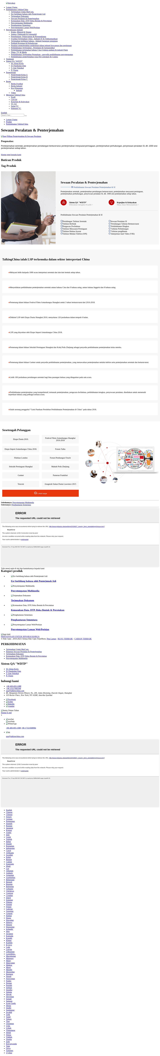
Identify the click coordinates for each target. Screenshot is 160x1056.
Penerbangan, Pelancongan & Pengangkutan (28, 36)
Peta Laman (51, 639)
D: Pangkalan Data (18, 66)
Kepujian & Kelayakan (20, 102)
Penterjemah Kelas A (19, 75)
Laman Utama (11, 7)
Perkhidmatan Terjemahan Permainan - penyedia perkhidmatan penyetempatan (42, 54)
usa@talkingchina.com (15, 736)
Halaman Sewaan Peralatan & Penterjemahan (24, 652)
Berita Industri (16, 86)
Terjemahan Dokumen (20, 16)
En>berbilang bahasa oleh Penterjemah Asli (28, 14)
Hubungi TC (16, 108)
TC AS (14, 104)
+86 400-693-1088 (13, 728)
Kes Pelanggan (17, 88)
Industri (19, 90)
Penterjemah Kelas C (19, 79)
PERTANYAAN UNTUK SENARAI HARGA (20, 636)
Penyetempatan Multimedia (21, 23)
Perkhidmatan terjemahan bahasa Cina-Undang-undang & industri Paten (39, 50)
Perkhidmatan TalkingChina (17, 9)
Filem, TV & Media (19, 52)
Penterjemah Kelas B (19, 77)
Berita (8, 81)
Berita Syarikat (17, 84)
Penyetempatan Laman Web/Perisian (25, 27)
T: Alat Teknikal (17, 68)
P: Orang (14, 70)
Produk (9, 122)
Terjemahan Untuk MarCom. (22, 12)
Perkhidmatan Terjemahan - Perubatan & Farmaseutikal (33, 48)
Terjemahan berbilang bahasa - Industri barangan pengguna (34, 41)
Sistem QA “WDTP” (14, 61)
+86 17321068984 (28, 728)
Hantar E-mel (6, 713)
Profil (13, 97)
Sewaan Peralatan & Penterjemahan (25, 18)
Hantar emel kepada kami (11, 155)
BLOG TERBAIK (65, 639)
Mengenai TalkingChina (15, 95)
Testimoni (10, 59)
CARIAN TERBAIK (83, 639)
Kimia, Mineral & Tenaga (21, 32)
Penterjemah (11, 72)
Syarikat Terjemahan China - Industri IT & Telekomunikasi (34, 39)
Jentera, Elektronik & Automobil (24, 34)
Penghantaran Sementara (20, 25)
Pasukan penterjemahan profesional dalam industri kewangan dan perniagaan (41, 45)
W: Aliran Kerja (17, 63)
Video (13, 93)
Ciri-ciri (14, 99)
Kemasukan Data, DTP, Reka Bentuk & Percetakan (31, 21)
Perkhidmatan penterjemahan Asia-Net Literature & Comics (34, 57)
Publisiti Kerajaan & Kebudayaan (24, 43)
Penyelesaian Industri (14, 30)
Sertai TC (15, 106)
